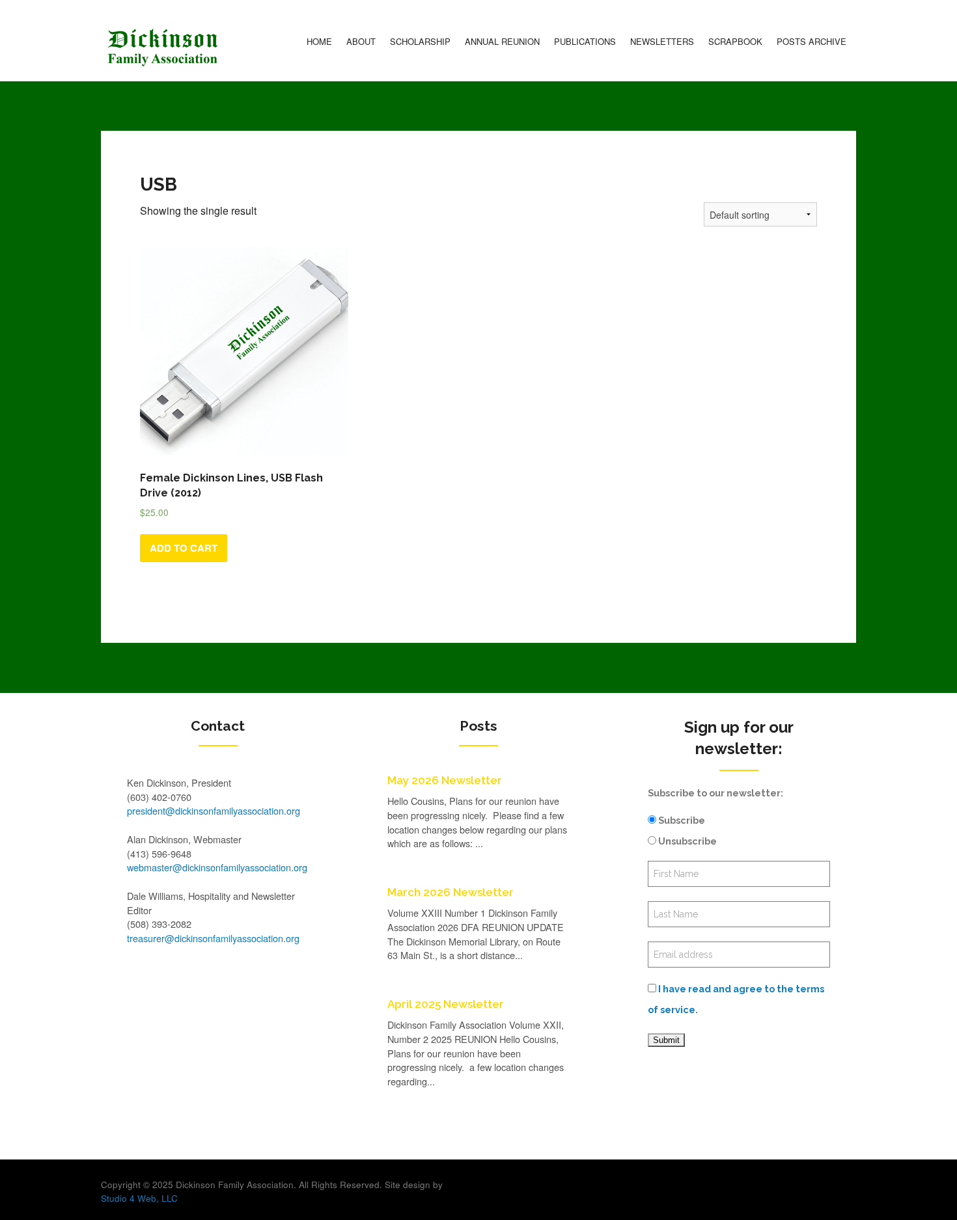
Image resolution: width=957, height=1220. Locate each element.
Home (319, 41)
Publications (585, 41)
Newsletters (662, 41)
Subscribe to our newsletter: (715, 792)
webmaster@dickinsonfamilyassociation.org (217, 867)
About (361, 41)
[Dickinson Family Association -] (163, 47)
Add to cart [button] (183, 548)
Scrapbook (735, 41)
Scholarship (420, 41)
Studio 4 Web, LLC (139, 1198)
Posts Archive (811, 41)
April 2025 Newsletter (445, 1003)
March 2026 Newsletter (450, 892)
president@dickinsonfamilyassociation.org (213, 810)
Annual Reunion (502, 41)
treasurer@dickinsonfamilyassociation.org (213, 938)
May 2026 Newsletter (444, 780)
